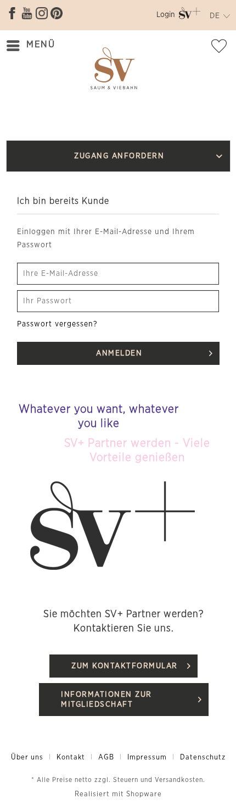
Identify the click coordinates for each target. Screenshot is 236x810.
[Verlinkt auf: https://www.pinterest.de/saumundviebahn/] (56, 13)
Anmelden (119, 353)
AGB (106, 757)
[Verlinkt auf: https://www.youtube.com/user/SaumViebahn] (27, 13)
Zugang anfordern (119, 156)
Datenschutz (203, 757)
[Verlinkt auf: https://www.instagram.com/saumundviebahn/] (42, 13)
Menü (40, 44)
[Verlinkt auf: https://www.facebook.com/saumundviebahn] (12, 13)
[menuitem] (165, 16)
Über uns (27, 757)
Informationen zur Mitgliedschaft (106, 699)
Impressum (147, 757)
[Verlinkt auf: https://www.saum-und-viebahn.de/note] (222, 48)
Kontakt (71, 757)
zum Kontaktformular (124, 666)
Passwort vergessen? (57, 324)
